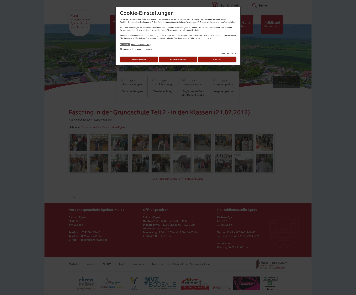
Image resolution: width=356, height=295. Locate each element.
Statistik (149, 49)
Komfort (138, 49)
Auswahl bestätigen (178, 59)
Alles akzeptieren (139, 59)
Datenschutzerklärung (141, 45)
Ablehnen (217, 59)
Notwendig (127, 49)
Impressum (125, 45)
